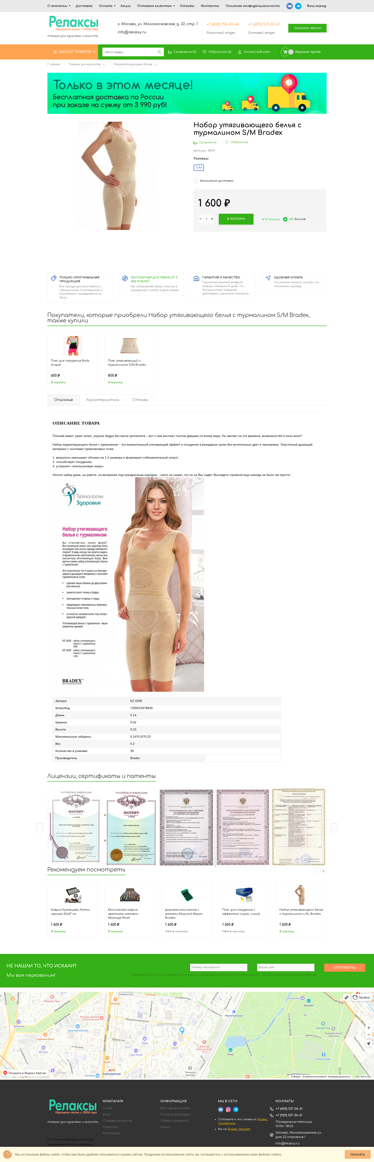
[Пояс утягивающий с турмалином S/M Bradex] (130, 346)
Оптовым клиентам (154, 6)
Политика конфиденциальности (253, 6)
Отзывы (187, 6)
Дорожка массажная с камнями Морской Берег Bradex (184, 913)
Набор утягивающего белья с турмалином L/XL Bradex (301, 911)
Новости (110, 1127)
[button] (323, 871)
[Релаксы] (72, 1107)
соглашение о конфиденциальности (206, 974)
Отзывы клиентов (117, 1120)
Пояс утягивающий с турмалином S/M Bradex (127, 362)
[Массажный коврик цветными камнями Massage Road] (130, 895)
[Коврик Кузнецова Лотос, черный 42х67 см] (72, 895)
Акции (126, 6)
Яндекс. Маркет (239, 1129)
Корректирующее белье (133, 64)
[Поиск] (159, 52)
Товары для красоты (85, 64)
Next (334, 827)
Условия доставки (175, 1114)
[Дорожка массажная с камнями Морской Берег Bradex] (187, 895)
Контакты (210, 6)
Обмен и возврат (174, 1120)
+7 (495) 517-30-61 (264, 24)
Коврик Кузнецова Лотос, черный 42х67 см (70, 911)
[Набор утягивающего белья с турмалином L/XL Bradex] (301, 895)
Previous (40, 827)
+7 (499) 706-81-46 (222, 24)
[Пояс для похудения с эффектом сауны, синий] (244, 895)
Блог (107, 1114)
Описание (63, 400)
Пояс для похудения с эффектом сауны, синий (241, 911)
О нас (107, 1108)
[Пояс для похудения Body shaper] (72, 346)
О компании (57, 6)
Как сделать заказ (175, 1108)
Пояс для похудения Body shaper (70, 362)
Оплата (105, 6)
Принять (357, 1154)
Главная (53, 64)
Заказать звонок (307, 28)
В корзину (58, 382)
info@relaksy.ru (132, 32)
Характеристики (102, 400)
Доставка (84, 6)
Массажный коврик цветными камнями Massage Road (123, 913)
